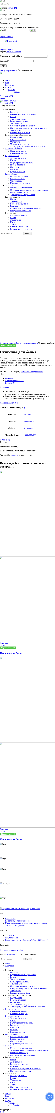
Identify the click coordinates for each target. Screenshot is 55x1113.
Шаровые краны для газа (21, 183)
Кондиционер (16, 137)
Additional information (14, 381)
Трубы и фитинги (18, 158)
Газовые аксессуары (19, 176)
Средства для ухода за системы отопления (28, 128)
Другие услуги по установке (22, 195)
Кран (12, 222)
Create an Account (13, 52)
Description (9, 378)
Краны (13, 160)
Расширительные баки (20, 133)
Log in (3, 66)
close (2, 1112)
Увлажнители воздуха (19, 144)
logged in (14, 455)
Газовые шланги (17, 178)
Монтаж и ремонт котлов (21, 188)
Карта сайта (10, 918)
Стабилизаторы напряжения (22, 126)
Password (4, 61)
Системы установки (19, 227)
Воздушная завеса (18, 139)
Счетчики (14, 167)
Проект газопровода (19, 192)
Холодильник (16, 201)
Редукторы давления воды (21, 162)
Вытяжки (14, 206)
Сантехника (10, 343)
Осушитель (15, 142)
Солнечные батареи (19, 153)
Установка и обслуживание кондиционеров (29, 190)
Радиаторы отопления (19, 121)
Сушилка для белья (11, 653)
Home (2, 343)
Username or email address (11, 56)
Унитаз (13, 224)
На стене (27, 414)
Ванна (13, 217)
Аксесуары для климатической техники (27, 146)
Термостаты (15, 130)
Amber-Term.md (13, 954)
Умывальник (15, 220)
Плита (13, 199)
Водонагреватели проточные (23, 114)
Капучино (28, 428)
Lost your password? (8, 70)
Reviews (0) (10, 383)
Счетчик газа (16, 181)
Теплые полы (16, 123)
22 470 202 (12, 8)
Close (2, 645)
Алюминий (29, 421)
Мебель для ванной (18, 215)
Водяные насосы (17, 172)
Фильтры (14, 169)
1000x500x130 (30, 435)
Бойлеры (14, 112)
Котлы (13, 117)
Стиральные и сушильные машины (25, 208)
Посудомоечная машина (20, 211)
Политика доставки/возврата (17, 921)
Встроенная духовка (19, 204)
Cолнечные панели (18, 151)
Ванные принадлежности (21, 229)
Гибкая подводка (17, 165)
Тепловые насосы (18, 119)
